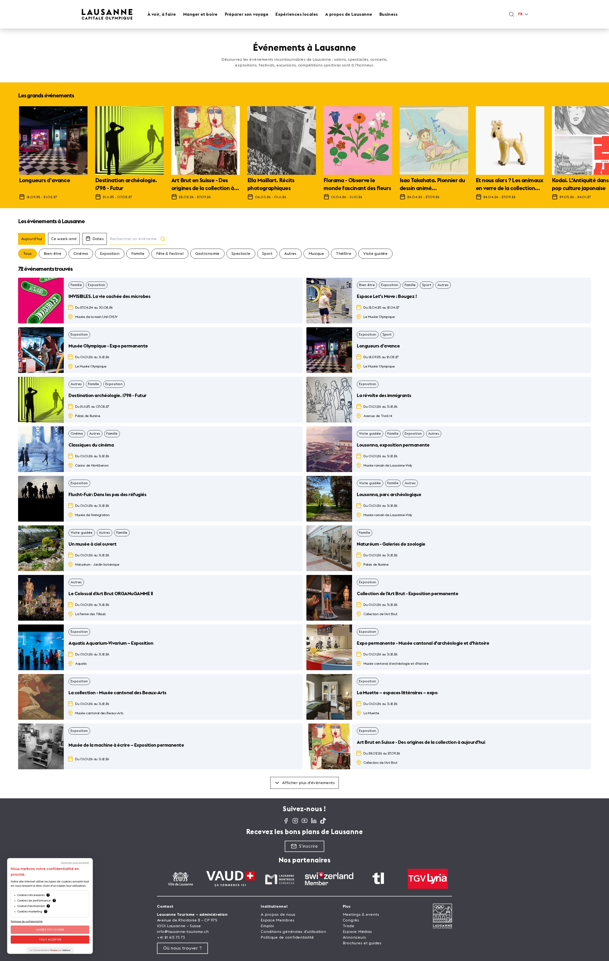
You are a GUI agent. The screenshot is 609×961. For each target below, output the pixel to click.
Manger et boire (200, 14)
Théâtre (343, 254)
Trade (348, 926)
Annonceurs (354, 937)
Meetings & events (361, 914)
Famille (137, 254)
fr (520, 14)
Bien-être (53, 254)
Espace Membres (278, 920)
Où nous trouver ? (182, 948)
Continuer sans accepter (75, 862)
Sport (267, 254)
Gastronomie (207, 254)
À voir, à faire (161, 14)
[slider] (304, 155)
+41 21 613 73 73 (171, 937)
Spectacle (240, 254)
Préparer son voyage (247, 14)
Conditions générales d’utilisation (293, 932)
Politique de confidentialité (287, 937)
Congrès (351, 920)
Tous (27, 254)
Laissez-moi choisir (50, 929)
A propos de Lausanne (348, 14)
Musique (316, 254)
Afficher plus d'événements (308, 783)
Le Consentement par (50, 950)
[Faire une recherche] (511, 14)
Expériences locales (296, 14)
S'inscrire (308, 846)
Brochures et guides (362, 943)
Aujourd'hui (31, 239)
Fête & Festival (169, 254)
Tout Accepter (50, 939)
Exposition (110, 254)
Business (388, 14)
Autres (290, 254)
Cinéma (81, 254)
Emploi (267, 926)
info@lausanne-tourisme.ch (183, 932)
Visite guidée (375, 254)
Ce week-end (64, 239)
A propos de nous (278, 914)
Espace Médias (357, 932)
